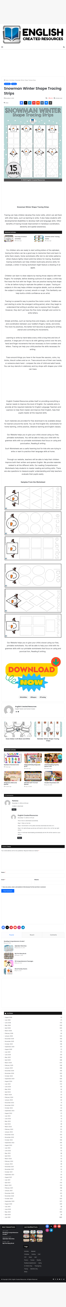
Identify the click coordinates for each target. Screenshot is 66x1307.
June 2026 (8, 1022)
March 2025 (8, 1062)
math (35, 1257)
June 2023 (8, 1118)
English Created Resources (25, 706)
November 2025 (9, 1041)
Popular (11, 935)
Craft (39, 1254)
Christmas (26, 1254)
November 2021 (9, 1169)
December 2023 (9, 1102)
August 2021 (8, 1177)
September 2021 (9, 1174)
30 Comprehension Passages (24, 961)
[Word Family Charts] (8, 971)
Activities (11, 80)
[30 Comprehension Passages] (8, 963)
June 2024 (8, 1086)
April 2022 (8, 1156)
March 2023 (8, 1126)
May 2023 (8, 1121)
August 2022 (8, 1145)
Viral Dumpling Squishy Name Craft (51, 765)
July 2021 (7, 1180)
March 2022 (8, 1158)
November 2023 (9, 1105)
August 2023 (8, 1113)
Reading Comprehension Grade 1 (14, 941)
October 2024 (9, 1076)
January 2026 (9, 1036)
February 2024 (9, 1097)
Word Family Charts (21, 969)
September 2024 (9, 1078)
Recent (32, 935)
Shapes (33, 697)
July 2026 (7, 1020)
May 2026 (8, 1025)
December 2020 (9, 1193)
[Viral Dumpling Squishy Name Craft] (53, 758)
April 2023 (8, 1124)
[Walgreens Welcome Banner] (13, 776)
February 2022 (9, 1161)
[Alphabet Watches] (8, 948)
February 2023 (9, 1129)
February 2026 (9, 1033)
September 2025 (9, 1046)
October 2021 (8, 1172)
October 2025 (9, 1044)
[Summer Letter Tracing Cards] (39, 238)
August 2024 (8, 1081)
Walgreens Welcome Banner (10, 783)
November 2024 (9, 1073)
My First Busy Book (20, 953)
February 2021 (9, 1188)
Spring (40, 1263)
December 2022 (9, 1134)
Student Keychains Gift (51, 783)
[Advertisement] (33, 12)
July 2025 (7, 1052)
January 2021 (8, 1190)
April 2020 (8, 1214)
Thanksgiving (38, 1266)
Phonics (26, 1260)
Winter (25, 1271)
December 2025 (9, 1038)
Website (36, 879)
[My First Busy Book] (8, 956)
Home (7, 80)
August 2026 (8, 1017)
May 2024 (8, 1089)
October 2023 (9, 1108)
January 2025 (9, 1068)
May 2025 (8, 1057)
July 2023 (7, 1116)
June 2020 (8, 1209)
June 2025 (8, 1054)
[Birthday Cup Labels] (40, 1240)
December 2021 (9, 1166)
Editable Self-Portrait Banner (31, 783)
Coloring (33, 1254)
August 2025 (8, 1049)
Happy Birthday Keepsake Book (32, 765)
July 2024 (7, 1084)
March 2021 (8, 1185)
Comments (53, 935)
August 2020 (8, 1204)
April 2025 (8, 1060)
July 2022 (7, 1148)
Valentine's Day (34, 1268)
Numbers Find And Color (11, 765)
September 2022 (9, 1142)
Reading (39, 1260)
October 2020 (9, 1198)
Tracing (14, 84)
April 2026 (8, 1028)
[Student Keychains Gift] (53, 776)
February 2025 (9, 1065)
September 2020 (9, 1201)
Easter (30, 1257)
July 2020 (7, 1206)
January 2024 (9, 1100)
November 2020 (9, 1196)
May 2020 (8, 1212)
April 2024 (8, 1092)
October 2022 (9, 1140)
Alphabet (33, 1251)
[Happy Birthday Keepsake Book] (33, 758)
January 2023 (9, 1132)
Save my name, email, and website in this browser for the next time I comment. (24, 887)
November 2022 (9, 1137)
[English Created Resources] (33, 34)
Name (3, 872)
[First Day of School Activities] (8, 238)
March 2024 (8, 1094)
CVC (25, 1257)
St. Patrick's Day (28, 1266)
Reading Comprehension (30, 1263)
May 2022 (8, 1153)
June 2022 (8, 1150)
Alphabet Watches (21, 946)
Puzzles (32, 1260)
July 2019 (7, 1217)
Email (3, 879)
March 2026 (8, 1030)
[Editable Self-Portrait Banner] (33, 776)
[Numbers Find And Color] (13, 758)
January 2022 (9, 1164)
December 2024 (9, 1070)
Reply (14, 809)
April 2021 (7, 1182)
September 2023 (9, 1110)
